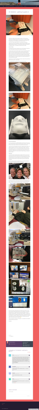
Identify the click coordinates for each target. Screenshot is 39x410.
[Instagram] (2, 404)
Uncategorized (25, 343)
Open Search (36, 6)
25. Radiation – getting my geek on (19, 12)
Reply (29, 355)
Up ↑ (36, 408)
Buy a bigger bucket (19, 2)
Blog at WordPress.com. (5, 408)
